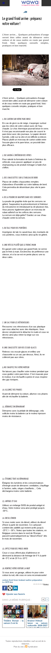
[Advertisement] (23, 292)
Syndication (33, 647)
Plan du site (18, 647)
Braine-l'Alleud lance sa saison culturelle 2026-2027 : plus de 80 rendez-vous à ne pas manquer (37, 623)
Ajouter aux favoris (15, 594)
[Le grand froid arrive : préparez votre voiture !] (25, 56)
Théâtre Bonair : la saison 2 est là (14, 621)
